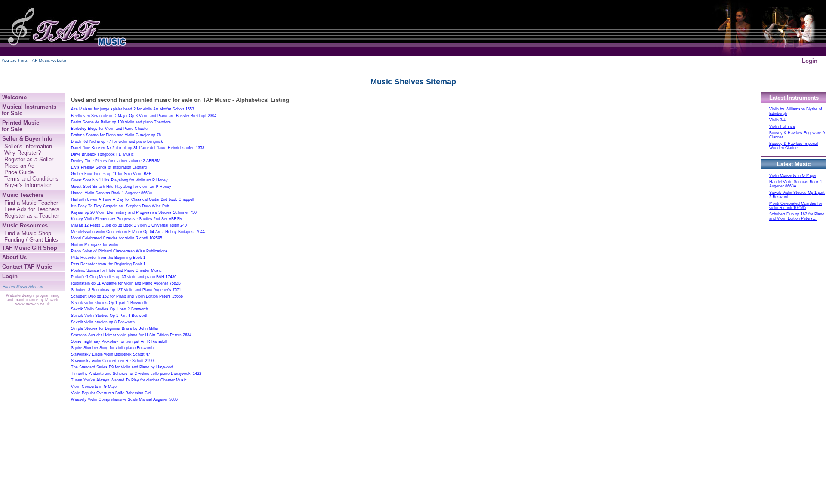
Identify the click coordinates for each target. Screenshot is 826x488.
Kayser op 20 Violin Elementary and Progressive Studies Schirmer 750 (134, 212)
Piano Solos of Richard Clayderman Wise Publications (119, 251)
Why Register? (22, 153)
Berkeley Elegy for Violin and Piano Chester (110, 128)
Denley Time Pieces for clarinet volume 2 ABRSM (115, 161)
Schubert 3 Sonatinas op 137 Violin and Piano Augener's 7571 (126, 290)
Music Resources (25, 225)
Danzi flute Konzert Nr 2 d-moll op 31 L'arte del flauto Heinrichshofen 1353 (137, 148)
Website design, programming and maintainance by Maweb (32, 297)
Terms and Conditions (31, 178)
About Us (14, 257)
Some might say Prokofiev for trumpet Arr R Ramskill (119, 341)
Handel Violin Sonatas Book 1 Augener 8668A (111, 193)
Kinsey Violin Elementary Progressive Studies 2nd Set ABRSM (127, 219)
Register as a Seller (28, 159)
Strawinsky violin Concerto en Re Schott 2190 (112, 361)
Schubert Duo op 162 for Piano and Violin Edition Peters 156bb (127, 296)
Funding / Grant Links (31, 239)
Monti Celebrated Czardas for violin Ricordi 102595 (116, 238)
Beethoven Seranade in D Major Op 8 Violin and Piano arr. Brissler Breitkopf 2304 (143, 116)
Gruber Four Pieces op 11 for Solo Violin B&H (111, 174)
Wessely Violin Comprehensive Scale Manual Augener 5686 (124, 399)
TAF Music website (48, 60)
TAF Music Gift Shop (29, 248)
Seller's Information (28, 146)
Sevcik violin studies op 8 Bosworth (103, 322)
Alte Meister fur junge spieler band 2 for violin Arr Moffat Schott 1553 (132, 109)
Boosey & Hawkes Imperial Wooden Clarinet (793, 145)
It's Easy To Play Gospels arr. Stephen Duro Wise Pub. (120, 206)
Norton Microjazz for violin (94, 244)
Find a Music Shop (27, 233)
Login (809, 61)
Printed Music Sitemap (23, 287)
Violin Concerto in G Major (94, 386)
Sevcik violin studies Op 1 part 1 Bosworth (109, 303)
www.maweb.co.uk (32, 304)
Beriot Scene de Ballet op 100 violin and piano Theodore (121, 122)
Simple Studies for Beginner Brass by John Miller (114, 328)
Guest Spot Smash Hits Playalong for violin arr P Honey (121, 186)
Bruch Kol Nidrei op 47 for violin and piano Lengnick (117, 141)
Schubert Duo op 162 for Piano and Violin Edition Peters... (796, 216)
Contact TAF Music (27, 267)
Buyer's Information (28, 185)
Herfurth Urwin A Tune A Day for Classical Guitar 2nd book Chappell (132, 199)
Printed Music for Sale (19, 126)
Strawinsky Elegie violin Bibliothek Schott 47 (110, 354)
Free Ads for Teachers (31, 209)
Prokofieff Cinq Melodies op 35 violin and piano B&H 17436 (123, 277)
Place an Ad (19, 166)
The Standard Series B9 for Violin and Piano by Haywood (122, 367)
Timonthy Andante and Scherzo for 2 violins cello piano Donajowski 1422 (136, 373)
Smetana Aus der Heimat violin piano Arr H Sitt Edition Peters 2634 (131, 335)
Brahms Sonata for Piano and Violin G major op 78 (116, 135)
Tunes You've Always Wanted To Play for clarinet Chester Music (129, 380)
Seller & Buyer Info (27, 138)
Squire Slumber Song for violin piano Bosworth (112, 348)
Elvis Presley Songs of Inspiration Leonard (109, 167)
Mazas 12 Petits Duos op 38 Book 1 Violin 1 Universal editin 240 (129, 225)
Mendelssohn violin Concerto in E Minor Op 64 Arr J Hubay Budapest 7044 (138, 232)
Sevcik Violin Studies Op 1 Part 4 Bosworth (109, 315)
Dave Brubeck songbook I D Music (102, 154)
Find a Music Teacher (31, 202)
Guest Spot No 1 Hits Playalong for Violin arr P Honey (119, 180)
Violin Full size (782, 126)
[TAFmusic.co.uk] (64, 28)
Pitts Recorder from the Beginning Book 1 (108, 257)
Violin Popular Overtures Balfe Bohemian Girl (111, 393)
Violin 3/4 (777, 120)
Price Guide (19, 172)
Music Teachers (22, 195)
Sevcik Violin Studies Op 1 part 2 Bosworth (109, 309)
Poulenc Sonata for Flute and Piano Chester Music (116, 270)
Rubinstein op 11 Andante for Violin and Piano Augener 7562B (126, 283)
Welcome (14, 97)
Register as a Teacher (31, 215)
